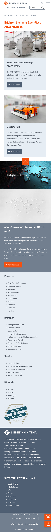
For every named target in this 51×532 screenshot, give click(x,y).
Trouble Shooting (15, 372)
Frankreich (12, 499)
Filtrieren (11, 308)
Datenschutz (31, 518)
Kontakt (11, 389)
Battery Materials (14, 328)
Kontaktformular (14, 265)
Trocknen (11, 289)
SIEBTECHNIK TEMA (11, 16)
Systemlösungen (14, 286)
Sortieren (11, 304)
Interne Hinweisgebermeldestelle (24, 524)
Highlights (12, 395)
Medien (11, 392)
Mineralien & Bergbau (17, 334)
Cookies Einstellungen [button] (24, 529)
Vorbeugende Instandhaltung (20, 366)
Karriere (11, 398)
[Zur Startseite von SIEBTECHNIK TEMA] (16, 3)
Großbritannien (14, 505)
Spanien (11, 502)
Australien (12, 496)
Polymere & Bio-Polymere (18, 343)
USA (9, 490)
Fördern (11, 311)
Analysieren (12, 298)
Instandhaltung (14, 363)
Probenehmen (13, 292)
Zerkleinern (12, 295)
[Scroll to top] (25, 161)
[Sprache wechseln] (42, 3)
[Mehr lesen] (25, 32)
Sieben (11, 301)
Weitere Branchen (15, 349)
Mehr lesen (15, 85)
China (10, 493)
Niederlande (13, 487)
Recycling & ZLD (14, 346)
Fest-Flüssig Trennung (17, 283)
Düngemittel (13, 331)
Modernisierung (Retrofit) (18, 369)
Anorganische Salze (16, 324)
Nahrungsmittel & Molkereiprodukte (23, 337)
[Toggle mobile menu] (47, 3)
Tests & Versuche (15, 375)
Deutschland (13, 484)
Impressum (16, 518)
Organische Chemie (16, 340)
